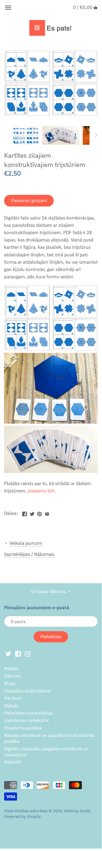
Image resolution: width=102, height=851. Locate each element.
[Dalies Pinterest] (39, 513)
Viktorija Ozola (77, 810)
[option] (25, 135)
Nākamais (44, 554)
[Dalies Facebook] (24, 513)
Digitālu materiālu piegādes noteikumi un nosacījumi (46, 752)
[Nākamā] (96, 135)
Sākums (12, 676)
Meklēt (11, 669)
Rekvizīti (12, 762)
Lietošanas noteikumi (26, 720)
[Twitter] (8, 653)
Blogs (10, 683)
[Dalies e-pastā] (47, 513)
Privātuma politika (23, 728)
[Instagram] (27, 653)
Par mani (13, 698)
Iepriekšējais (17, 554)
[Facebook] (18, 653)
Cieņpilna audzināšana (27, 691)
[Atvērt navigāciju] (8, 8)
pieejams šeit (41, 491)
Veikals (11, 706)
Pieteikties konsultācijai (28, 713)
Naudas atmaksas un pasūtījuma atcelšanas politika (49, 738)
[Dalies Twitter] (32, 513)
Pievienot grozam (29, 201)
